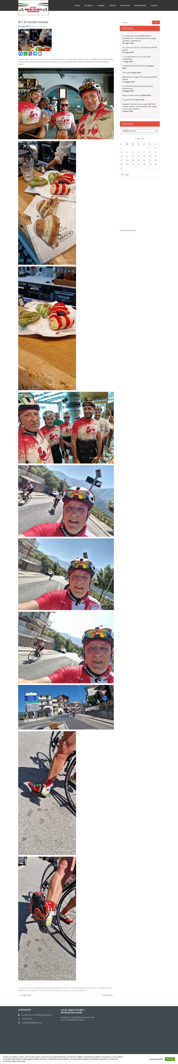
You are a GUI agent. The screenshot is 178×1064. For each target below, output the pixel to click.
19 (133, 160)
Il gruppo (101, 5)
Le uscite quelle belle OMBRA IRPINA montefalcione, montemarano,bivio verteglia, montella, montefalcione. (139, 38)
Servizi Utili (125, 5)
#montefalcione (33, 990)
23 (156, 160)
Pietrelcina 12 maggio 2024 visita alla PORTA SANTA (139, 78)
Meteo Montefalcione (128, 230)
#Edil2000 (101, 988)
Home (77, 5)
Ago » (127, 174)
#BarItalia (57, 988)
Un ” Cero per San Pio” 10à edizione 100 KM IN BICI (139, 49)
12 (133, 156)
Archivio (112, 5)
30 (156, 164)
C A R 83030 (108, 995)
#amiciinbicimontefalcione (42, 988)
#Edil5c (109, 988)
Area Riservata (140, 5)
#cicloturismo (91, 988)
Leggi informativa (156, 1059)
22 (150, 160)
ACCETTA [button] (170, 1059)
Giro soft (125, 73)
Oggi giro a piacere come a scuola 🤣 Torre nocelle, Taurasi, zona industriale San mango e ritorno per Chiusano (139, 106)
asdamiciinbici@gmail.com (32, 1023)
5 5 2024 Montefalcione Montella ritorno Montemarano (137, 87)
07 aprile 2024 (127, 100)
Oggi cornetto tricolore (130, 95)
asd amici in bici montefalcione (75, 990)
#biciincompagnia (78, 988)
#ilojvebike (22, 990)
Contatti (154, 5)
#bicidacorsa (66, 988)
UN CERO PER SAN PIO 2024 (134, 66)
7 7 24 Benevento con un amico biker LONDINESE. (136, 58)
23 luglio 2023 (24, 995)
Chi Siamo (89, 5)
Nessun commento (39, 26)
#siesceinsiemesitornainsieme (51, 990)
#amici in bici (27, 988)
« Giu (122, 174)
